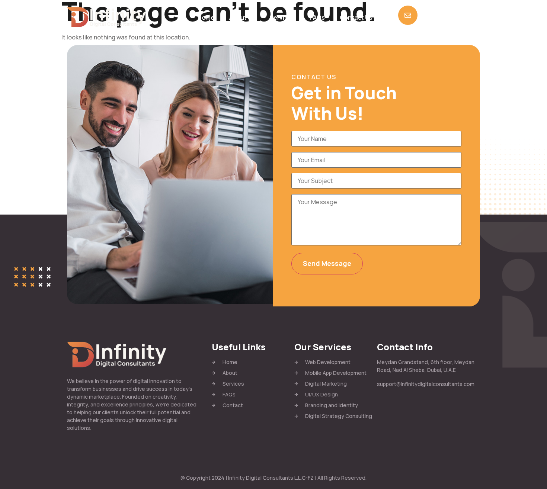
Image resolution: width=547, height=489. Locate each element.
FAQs (317, 17)
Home (206, 17)
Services (282, 17)
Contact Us (356, 17)
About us (242, 17)
